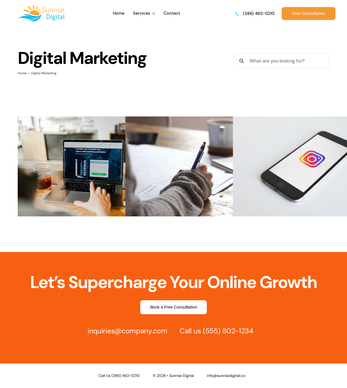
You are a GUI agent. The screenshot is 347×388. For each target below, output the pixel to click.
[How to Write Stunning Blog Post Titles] (200, 166)
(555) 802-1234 (228, 330)
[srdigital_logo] (41, 7)
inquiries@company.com (127, 330)
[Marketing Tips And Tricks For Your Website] (93, 166)
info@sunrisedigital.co (226, 375)
